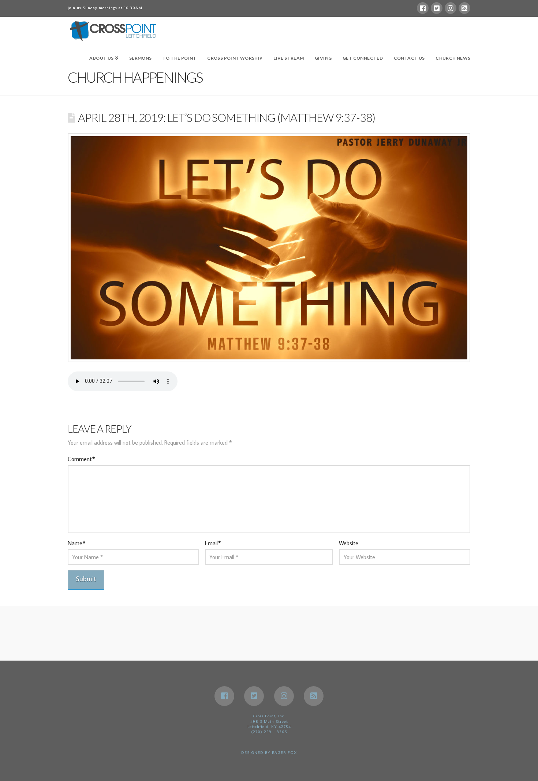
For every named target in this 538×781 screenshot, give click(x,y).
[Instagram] (450, 8)
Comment (81, 459)
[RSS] (464, 8)
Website (348, 543)
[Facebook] (423, 8)
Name (76, 543)
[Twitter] (436, 8)
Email (213, 543)
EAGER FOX (284, 752)
